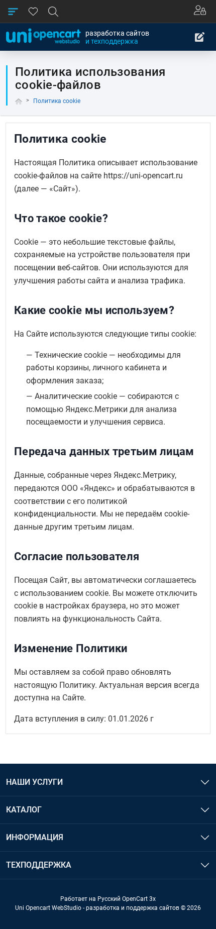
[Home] (18, 101)
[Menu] (13, 12)
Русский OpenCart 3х (126, 898)
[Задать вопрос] (200, 37)
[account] (202, 11)
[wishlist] (33, 12)
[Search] (53, 12)
